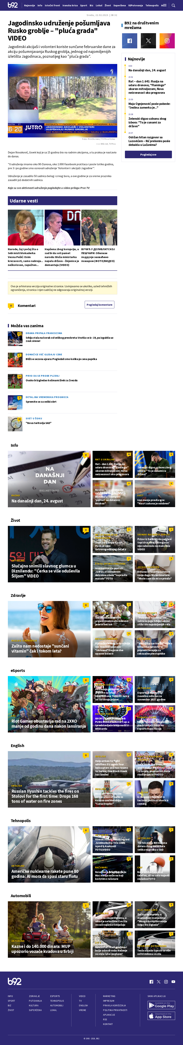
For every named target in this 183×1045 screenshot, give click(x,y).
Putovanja (35, 1000)
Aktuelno (18, 560)
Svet (140, 462)
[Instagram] (167, 40)
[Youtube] (173, 982)
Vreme (82, 1010)
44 (129, 454)
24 (19, 376)
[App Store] (161, 1016)
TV (80, 1000)
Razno (15, 495)
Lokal (53, 1010)
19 (129, 904)
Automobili (56, 1005)
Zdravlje (34, 996)
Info (10, 996)
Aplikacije (109, 1014)
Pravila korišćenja (114, 1005)
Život (11, 1010)
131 (19, 333)
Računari (101, 867)
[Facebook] (129, 40)
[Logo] (13, 5)
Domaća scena (104, 684)
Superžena (35, 1010)
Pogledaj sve (148, 154)
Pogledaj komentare (99, 304)
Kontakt (108, 1024)
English (16, 785)
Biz (9, 1005)
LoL (13, 715)
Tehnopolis (57, 1000)
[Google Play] (161, 1005)
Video (82, 996)
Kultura (33, 1005)
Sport (11, 1000)
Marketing (109, 996)
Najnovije (29, 5)
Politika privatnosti (115, 1010)
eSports (55, 996)
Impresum (108, 1000)
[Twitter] (148, 40)
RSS (105, 1019)
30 (19, 419)
